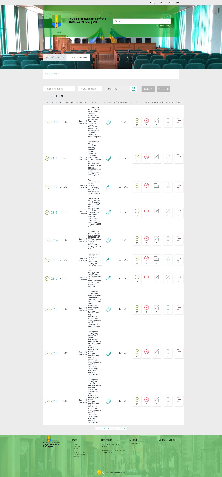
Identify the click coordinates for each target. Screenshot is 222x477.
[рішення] (109, 122)
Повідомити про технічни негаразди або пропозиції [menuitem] (114, 451)
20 (124, 428)
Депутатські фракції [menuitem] (79, 452)
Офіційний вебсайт (137, 443)
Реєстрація (165, 2)
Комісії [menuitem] (75, 450)
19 (120, 428)
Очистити (163, 89)
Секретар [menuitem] (76, 446)
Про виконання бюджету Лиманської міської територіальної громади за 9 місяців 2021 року (95, 260)
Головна (48, 74)
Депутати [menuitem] (76, 448)
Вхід (152, 2)
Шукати (148, 89)
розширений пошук (163, 26)
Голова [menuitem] (75, 444)
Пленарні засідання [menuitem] (79, 455)
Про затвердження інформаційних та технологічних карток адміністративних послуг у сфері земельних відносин (95, 278)
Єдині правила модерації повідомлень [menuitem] (110, 445)
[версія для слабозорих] (177, 2)
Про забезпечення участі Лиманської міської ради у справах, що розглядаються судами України (94, 187)
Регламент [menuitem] (76, 457)
